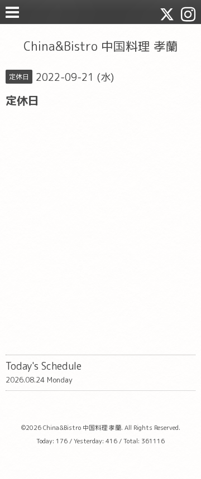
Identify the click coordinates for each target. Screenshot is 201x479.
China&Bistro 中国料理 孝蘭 (100, 46)
